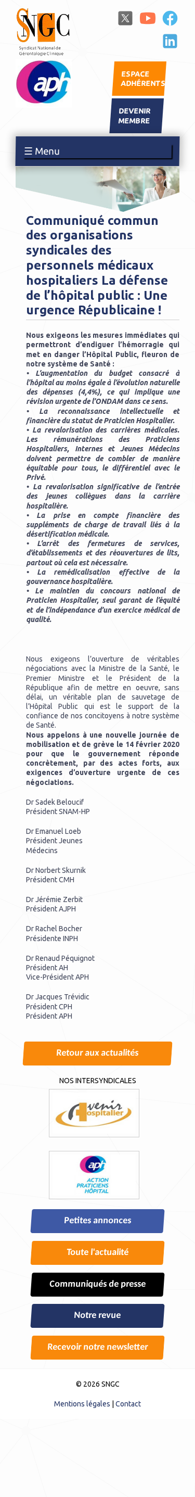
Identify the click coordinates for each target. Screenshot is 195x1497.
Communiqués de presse (97, 1284)
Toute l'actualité (97, 1253)
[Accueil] (44, 54)
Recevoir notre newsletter (97, 1347)
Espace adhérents (143, 78)
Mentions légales (82, 1404)
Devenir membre (134, 116)
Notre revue (97, 1316)
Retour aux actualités (97, 1053)
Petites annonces (97, 1221)
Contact (128, 1404)
